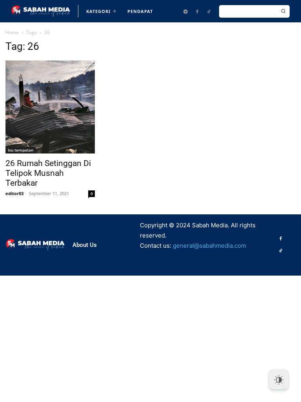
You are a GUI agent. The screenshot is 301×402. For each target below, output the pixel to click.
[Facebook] (197, 11)
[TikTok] (209, 11)
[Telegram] (185, 11)
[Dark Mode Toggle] (278, 379)
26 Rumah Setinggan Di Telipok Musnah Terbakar (48, 173)
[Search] (283, 11)
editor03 (14, 193)
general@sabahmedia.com (209, 245)
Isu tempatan (20, 150)
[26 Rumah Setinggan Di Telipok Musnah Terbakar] (50, 106)
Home (12, 32)
